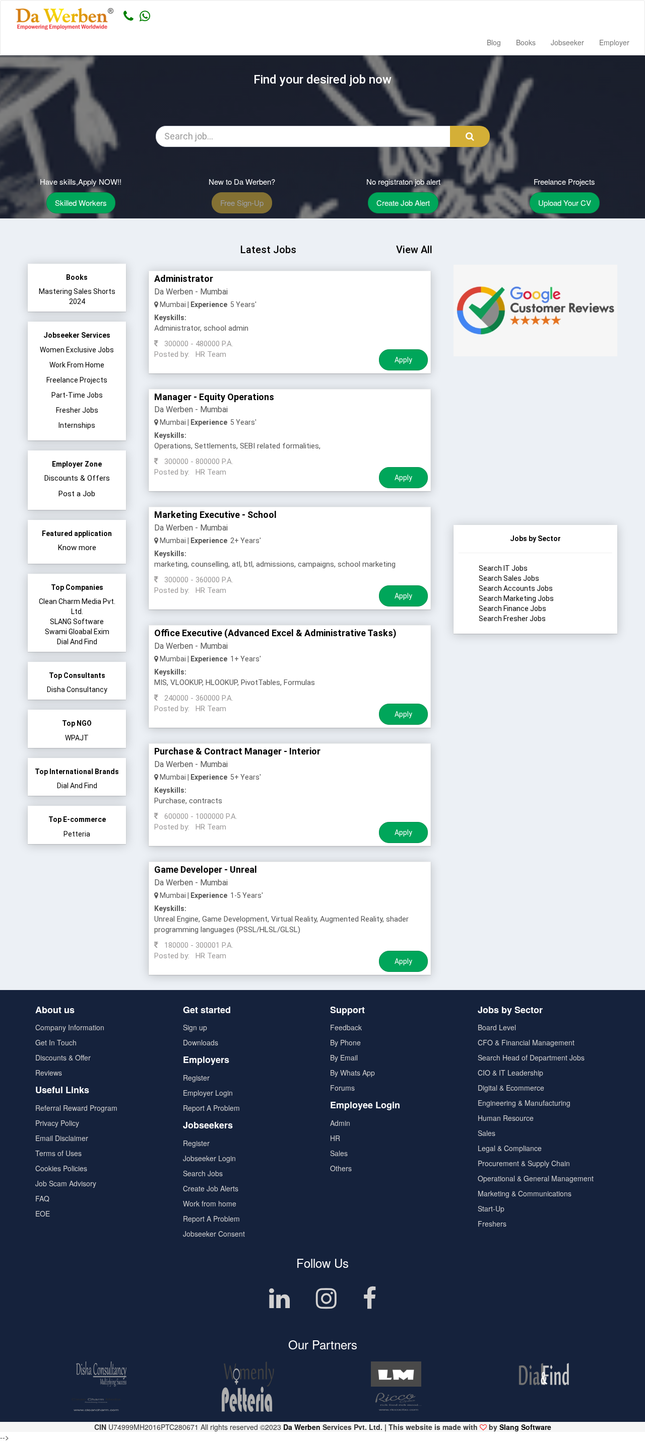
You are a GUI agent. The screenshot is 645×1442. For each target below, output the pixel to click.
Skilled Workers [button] (81, 202)
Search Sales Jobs (509, 578)
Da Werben (301, 1427)
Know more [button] (77, 547)
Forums (342, 1088)
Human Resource (506, 1118)
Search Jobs (203, 1173)
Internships (76, 425)
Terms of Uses (58, 1153)
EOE (42, 1213)
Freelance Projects (76, 380)
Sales (339, 1153)
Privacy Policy (57, 1123)
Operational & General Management (536, 1178)
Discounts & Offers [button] (77, 478)
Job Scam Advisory (65, 1183)
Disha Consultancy (77, 690)
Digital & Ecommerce (511, 1088)
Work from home (209, 1203)
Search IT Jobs (503, 568)
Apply (403, 360)
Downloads (200, 1042)
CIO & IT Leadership (510, 1073)
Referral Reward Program (76, 1108)
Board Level (497, 1027)
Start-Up (491, 1208)
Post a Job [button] (76, 493)
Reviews (48, 1073)
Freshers (492, 1224)
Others (341, 1168)
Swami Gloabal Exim (77, 632)
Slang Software (525, 1427)
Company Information (69, 1027)
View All (414, 250)
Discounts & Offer (63, 1057)
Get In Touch (56, 1042)
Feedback (346, 1027)
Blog (494, 42)
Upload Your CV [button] (564, 202)
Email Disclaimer (61, 1138)
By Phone (345, 1042)
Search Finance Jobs (512, 608)
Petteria (76, 834)
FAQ (42, 1198)
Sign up (195, 1027)
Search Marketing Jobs (516, 598)
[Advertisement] (535, 462)
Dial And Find (77, 642)
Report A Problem (211, 1108)
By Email (344, 1057)
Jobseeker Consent (214, 1234)
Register (196, 1078)
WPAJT (77, 738)
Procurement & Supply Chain (524, 1163)
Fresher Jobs (77, 410)
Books (526, 42)
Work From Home (76, 365)
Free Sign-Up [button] (242, 202)
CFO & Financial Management (526, 1042)
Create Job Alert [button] (403, 202)
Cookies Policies (61, 1168)
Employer (614, 42)
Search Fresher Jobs (512, 619)
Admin (340, 1123)
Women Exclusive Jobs (77, 350)
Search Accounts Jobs (516, 588)
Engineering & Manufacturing (524, 1103)
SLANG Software (77, 622)
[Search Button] (470, 136)
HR (335, 1138)
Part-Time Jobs (77, 395)
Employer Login (208, 1093)
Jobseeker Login (209, 1158)
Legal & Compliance (510, 1148)
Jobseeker (567, 42)
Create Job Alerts (210, 1188)
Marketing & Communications (524, 1193)
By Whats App (352, 1073)
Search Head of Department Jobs (531, 1057)
